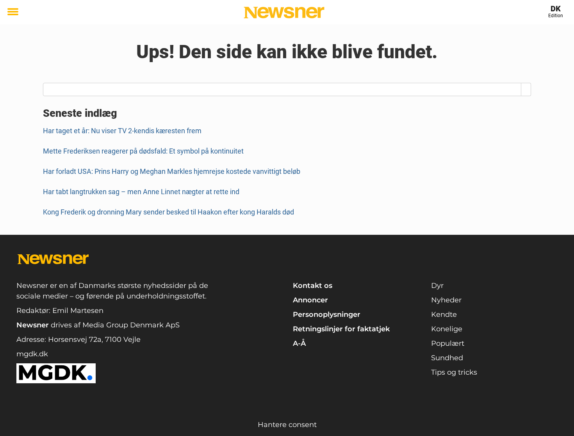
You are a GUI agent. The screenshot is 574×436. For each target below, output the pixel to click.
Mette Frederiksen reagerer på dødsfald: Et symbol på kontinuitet (143, 151)
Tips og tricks (454, 372)
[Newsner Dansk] (284, 12)
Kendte (444, 314)
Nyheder (446, 300)
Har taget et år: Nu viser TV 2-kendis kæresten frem (122, 131)
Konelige (446, 329)
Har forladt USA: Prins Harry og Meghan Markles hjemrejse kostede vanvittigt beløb (171, 171)
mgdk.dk (32, 354)
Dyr (437, 285)
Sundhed (447, 358)
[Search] (526, 89)
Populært (447, 343)
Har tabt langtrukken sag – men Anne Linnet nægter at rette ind (141, 192)
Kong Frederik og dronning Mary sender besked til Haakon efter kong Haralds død (168, 212)
